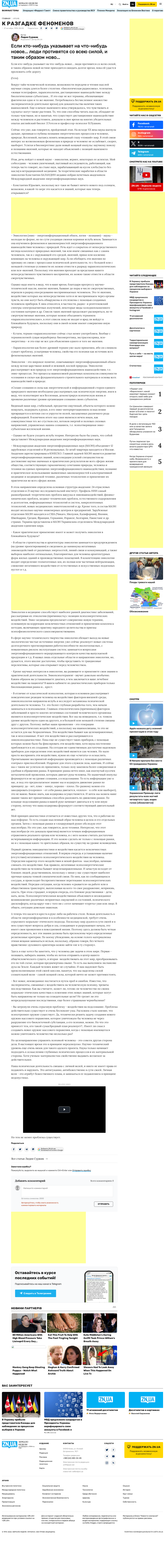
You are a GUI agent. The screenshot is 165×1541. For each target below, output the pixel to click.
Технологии (87, 1490)
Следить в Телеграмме (37, 1293)
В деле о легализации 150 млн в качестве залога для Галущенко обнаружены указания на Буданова (142, 429)
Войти (125, 4)
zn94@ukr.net (68, 1465)
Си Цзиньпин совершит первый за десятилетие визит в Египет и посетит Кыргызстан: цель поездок (142, 411)
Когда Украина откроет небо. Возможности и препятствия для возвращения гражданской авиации (141, 461)
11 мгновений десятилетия (136, 317)
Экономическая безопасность (55, 1498)
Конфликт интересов (51, 1494)
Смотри (134, 699)
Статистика (135, 365)
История (126, 1490)
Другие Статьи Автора (144, 553)
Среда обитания (89, 1494)
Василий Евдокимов (140, 1413)
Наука (85, 1486)
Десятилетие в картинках (137, 329)
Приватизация (8, 1502)
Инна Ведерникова (98, 1413)
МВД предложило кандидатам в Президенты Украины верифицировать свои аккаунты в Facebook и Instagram (141, 303)
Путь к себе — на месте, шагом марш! (141, 354)
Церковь (86, 1498)
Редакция (43, 1453)
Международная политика (13, 1490)
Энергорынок (8, 1498)
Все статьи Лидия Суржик (27, 1158)
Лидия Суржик (29, 37)
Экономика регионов (11, 1506)
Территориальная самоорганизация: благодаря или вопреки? (139, 344)
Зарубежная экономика (52, 1490)
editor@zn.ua (77, 1471)
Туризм (126, 1498)
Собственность (129, 1502)
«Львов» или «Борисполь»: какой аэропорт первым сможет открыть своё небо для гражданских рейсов (142, 394)
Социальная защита (51, 1486)
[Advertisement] (64, 215)
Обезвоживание (139, 611)
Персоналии (47, 1502)
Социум (126, 1486)
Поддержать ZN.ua (146, 4)
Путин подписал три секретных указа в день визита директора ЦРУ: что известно (142, 445)
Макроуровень (8, 1494)
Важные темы (10, 11)
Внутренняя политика (11, 1486)
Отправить (103, 1204)
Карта (41, 1468)
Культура (86, 1502)
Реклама (43, 1457)
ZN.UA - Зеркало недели (146, 185)
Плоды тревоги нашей (142, 582)
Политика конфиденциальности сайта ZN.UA (143, 1532)
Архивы (42, 1449)
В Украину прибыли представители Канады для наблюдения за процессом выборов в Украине (142, 286)
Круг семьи (128, 1494)
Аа (133, 4)
